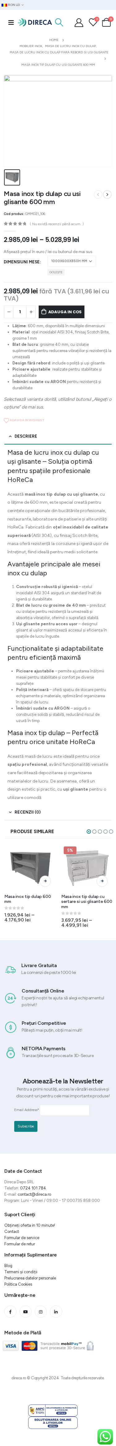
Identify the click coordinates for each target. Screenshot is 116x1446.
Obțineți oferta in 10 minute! (29, 1225)
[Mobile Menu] (11, 22)
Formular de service (21, 1237)
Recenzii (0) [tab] (28, 812)
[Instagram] (41, 1311)
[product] (30, 868)
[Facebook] (10, 1311)
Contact (11, 1231)
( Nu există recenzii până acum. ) (57, 224)
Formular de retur (19, 1244)
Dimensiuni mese (22, 262)
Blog (8, 1265)
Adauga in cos (65, 312)
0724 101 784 (33, 1188)
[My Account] (79, 22)
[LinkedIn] (56, 1311)
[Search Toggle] (59, 22)
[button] (89, 831)
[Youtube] (25, 1311)
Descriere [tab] (26, 436)
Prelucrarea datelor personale (30, 1278)
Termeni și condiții (20, 1272)
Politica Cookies (18, 1284)
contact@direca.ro (34, 1194)
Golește (55, 272)
